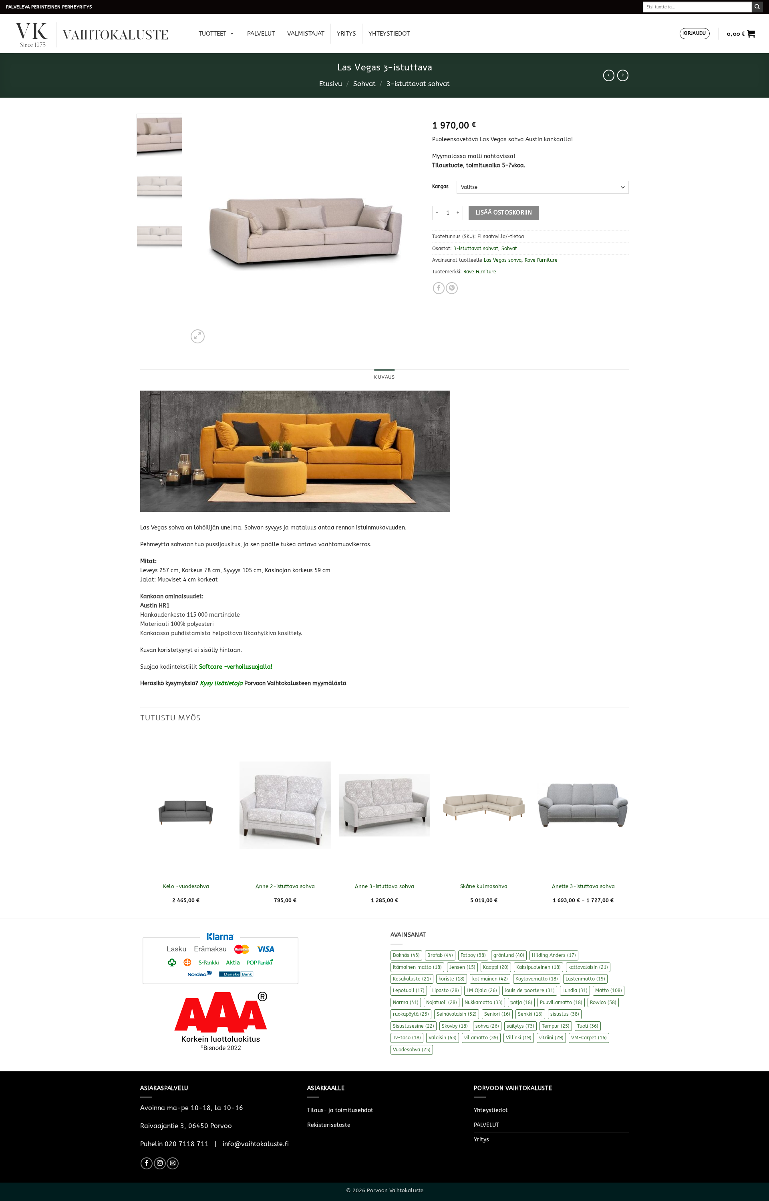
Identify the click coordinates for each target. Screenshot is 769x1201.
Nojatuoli (441, 1002)
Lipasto (445, 990)
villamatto (481, 1038)
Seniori (497, 1014)
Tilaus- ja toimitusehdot (340, 1110)
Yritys (346, 33)
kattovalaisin (588, 967)
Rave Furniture (541, 260)
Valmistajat (305, 33)
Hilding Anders (554, 955)
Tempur (556, 1026)
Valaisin (443, 1038)
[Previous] (202, 229)
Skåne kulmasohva (483, 886)
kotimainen (490, 979)
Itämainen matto (417, 967)
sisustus (564, 1014)
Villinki (518, 1038)
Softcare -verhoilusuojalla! (235, 667)
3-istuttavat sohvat (418, 84)
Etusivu (330, 84)
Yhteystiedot (389, 33)
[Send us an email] (173, 1163)
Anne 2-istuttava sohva (285, 886)
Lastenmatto (585, 979)
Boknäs (406, 955)
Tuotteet (212, 33)
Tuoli (587, 1026)
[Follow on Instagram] (160, 1163)
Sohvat (364, 84)
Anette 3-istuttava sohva (583, 886)
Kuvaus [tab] (384, 377)
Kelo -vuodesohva (186, 886)
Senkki (530, 1014)
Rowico (603, 1002)
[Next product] (608, 75)
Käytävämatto (536, 979)
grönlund (508, 955)
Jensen (462, 967)
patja (521, 1002)
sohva (487, 1026)
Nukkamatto (484, 1002)
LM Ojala (482, 990)
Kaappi (496, 967)
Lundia (575, 990)
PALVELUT (261, 33)
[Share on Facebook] (439, 288)
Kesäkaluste (412, 979)
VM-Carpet (589, 1038)
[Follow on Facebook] (147, 1163)
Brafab (440, 955)
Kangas (440, 186)
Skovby (455, 1026)
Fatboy (473, 955)
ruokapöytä (411, 1014)
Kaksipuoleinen (538, 967)
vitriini (551, 1038)
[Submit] (757, 7)
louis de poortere (530, 990)
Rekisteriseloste (328, 1125)
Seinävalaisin (457, 1014)
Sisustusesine (413, 1026)
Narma (406, 1002)
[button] (695, 34)
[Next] (406, 229)
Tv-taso (407, 1038)
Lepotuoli (409, 990)
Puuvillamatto (561, 1002)
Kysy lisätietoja (221, 683)
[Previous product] (622, 75)
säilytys (520, 1026)
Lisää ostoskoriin (504, 212)
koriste (452, 979)
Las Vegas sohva (502, 260)
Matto (608, 990)
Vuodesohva (412, 1050)
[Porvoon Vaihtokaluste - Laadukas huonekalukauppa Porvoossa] (97, 33)
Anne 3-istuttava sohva (384, 886)
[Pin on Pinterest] (452, 288)
